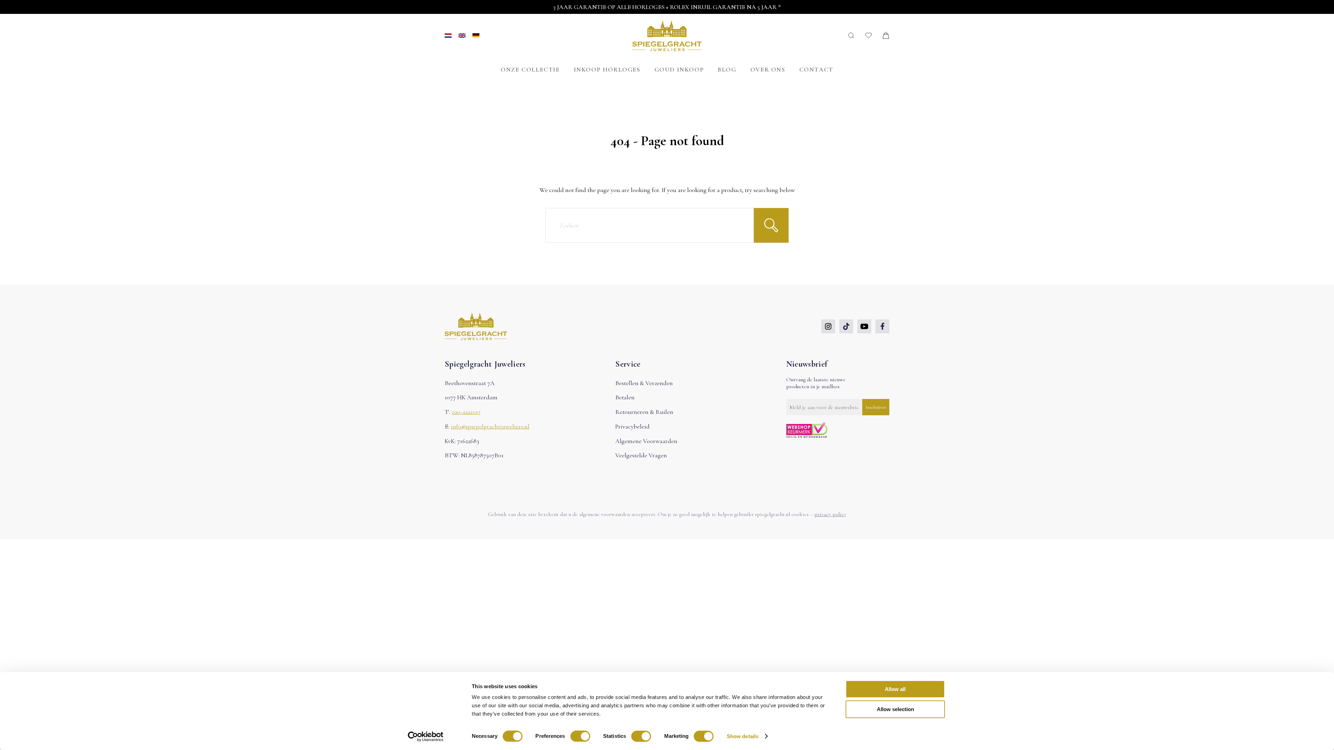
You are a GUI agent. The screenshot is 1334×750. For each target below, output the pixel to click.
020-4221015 (466, 412)
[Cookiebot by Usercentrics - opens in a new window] (425, 736)
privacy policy (830, 514)
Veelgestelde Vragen (641, 455)
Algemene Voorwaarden (646, 441)
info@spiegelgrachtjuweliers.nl (490, 426)
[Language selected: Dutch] (462, 36)
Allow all (895, 689)
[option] (465, 35)
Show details (742, 736)
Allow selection (895, 709)
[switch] (580, 736)
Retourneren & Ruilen (644, 412)
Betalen (625, 397)
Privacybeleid (632, 426)
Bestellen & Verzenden (644, 383)
